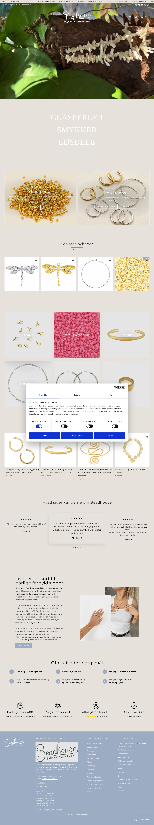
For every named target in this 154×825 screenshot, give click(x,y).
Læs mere (24, 645)
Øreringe (90, 773)
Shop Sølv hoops (104, 206)
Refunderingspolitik (126, 761)
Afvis (45, 436)
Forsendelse (123, 754)
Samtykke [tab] (43, 395)
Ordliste (121, 791)
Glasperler (91, 769)
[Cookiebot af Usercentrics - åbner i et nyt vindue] (115, 387)
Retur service (123, 757)
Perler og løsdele (94, 777)
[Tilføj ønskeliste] (36, 261)
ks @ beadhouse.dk (49, 778)
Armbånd (91, 751)
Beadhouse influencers (127, 780)
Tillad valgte (77, 436)
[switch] (64, 426)
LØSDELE (77, 142)
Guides (121, 772)
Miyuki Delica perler (95, 784)
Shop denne (29, 208)
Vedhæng (91, 766)
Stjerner (103, 716)
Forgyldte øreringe (95, 743)
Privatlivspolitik (124, 746)
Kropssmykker (93, 758)
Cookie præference (126, 750)
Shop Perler (51, 208)
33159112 (41, 783)
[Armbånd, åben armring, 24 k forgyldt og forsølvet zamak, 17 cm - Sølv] (46, 479)
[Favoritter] (142, 17)
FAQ (120, 768)
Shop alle (127, 206)
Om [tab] (110, 395)
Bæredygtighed (124, 783)
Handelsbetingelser (126, 765)
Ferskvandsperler (94, 788)
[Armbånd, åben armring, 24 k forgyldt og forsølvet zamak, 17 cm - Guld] (43, 479)
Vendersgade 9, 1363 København (18, 5)
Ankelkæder (92, 747)
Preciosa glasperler (95, 781)
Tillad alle (109, 436)
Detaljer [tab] (77, 395)
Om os (121, 776)
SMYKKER (77, 130)
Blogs (120, 787)
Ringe (89, 762)
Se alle (77, 249)
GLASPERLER (77, 117)
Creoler (90, 792)
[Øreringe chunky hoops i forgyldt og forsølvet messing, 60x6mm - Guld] (6, 479)
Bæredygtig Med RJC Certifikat (58, 716)
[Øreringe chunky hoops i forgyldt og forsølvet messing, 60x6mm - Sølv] (9, 479)
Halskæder (91, 755)
